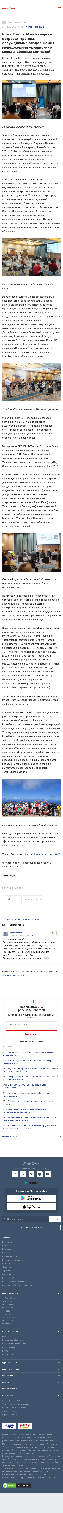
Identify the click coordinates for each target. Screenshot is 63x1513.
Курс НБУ (6, 1253)
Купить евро (7, 1351)
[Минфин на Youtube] (48, 1174)
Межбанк (6, 1264)
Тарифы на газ (8, 1271)
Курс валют (7, 1242)
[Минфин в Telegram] (23, 1174)
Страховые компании (11, 1415)
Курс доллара (8, 1246)
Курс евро (6, 1249)
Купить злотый (8, 1355)
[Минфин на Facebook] (15, 1174)
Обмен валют (8, 1337)
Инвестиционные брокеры (13, 1260)
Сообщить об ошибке (31, 1227)
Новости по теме (31, 1041)
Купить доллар (8, 1347)
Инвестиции (9, 875)
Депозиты (6, 1267)
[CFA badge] (39, 1426)
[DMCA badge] (31, 1486)
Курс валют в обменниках (13, 1340)
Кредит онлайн (8, 1278)
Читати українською (36, 27)
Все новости (9, 1136)
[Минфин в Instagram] (40, 1174)
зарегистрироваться (13, 975)
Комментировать (32, 899)
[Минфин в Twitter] (31, 1174)
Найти (55, 1219)
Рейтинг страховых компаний (14, 1407)
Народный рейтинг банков (13, 1282)
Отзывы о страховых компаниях (15, 1404)
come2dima (15, 933)
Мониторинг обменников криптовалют (18, 1285)
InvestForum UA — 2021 (47, 854)
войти (50, 971)
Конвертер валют (9, 1274)
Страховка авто (8, 1411)
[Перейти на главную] (8, 8)
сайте (17, 866)
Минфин (19, 887)
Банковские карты (10, 1256)
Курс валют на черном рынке (14, 1344)
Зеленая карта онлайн (11, 1400)
